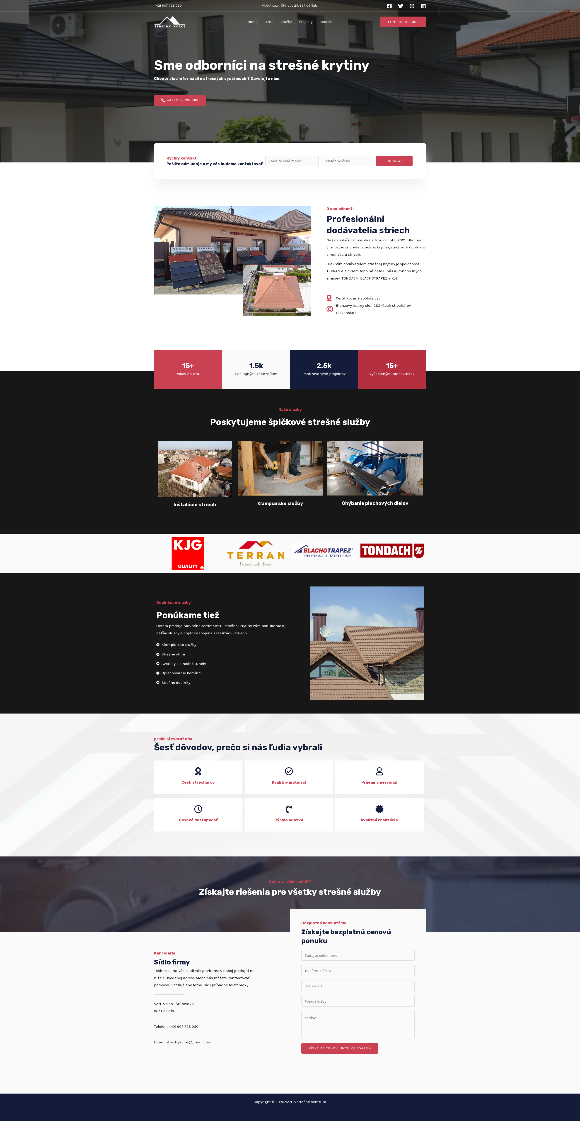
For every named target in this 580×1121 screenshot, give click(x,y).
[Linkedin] (423, 6)
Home (252, 22)
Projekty (305, 22)
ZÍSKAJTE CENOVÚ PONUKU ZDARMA (340, 1048)
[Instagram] (412, 6)
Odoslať (394, 161)
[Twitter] (400, 6)
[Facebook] (389, 6)
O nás (269, 22)
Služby (286, 22)
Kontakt (326, 22)
